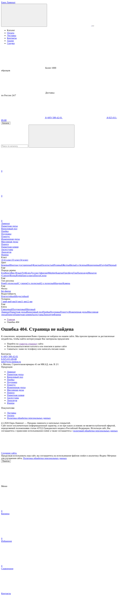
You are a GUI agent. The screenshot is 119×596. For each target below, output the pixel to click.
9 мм (12, 301)
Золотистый (48, 265)
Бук (3, 273)
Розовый (58, 265)
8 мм (8, 301)
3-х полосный (34, 283)
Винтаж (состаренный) (21, 265)
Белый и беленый (79, 265)
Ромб (3, 283)
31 (2, 260)
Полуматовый (19, 309)
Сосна (43, 275)
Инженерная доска (78, 312)
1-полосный (12, 283)
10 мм (18, 301)
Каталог (5, 123)
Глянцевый (6, 309)
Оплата (10, 33)
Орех (65, 273)
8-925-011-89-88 (9, 359)
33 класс (16, 260)
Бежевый (5, 265)
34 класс (24, 260)
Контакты (12, 38)
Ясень (13, 275)
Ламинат (5, 312)
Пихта (37, 275)
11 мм (24, 301)
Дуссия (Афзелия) (39, 273)
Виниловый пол (34, 312)
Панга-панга (28, 275)
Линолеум (48, 314)
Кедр (70, 273)
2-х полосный (48, 283)
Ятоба (19, 275)
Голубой (104, 265)
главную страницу (28, 344)
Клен (28, 273)
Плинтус (64, 312)
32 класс (7, 260)
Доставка (11, 35)
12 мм (29, 301)
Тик (75, 273)
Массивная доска (15, 390)
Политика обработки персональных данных (29, 418)
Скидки (11, 43)
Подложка (55, 312)
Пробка (46, 312)
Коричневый (94, 265)
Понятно (6, 461)
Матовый (30, 309)
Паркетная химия (22, 314)
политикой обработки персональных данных (95, 431)
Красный (37, 265)
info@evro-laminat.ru (11, 361)
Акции (10, 40)
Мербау (52, 273)
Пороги (10, 314)
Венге (8, 273)
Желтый (66, 265)
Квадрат (59, 283)
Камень (66, 283)
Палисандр (82, 273)
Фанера (57, 314)
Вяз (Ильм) (16, 273)
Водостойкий (22, 296)
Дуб (24, 273)
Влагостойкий (8, 296)
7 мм (3, 301)
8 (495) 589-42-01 (54, 117)
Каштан (59, 273)
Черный (113, 265)
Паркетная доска (18, 312)
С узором (22, 283)
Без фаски (6, 291)
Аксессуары (37, 314)
